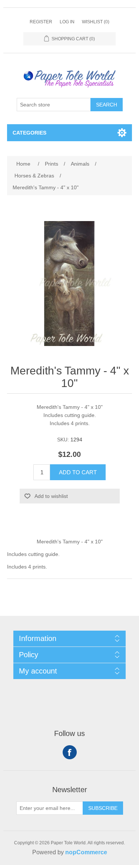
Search (106, 105)
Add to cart (78, 472)
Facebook (70, 752)
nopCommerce (86, 852)
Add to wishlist (51, 496)
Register (41, 21)
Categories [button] (29, 133)
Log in (67, 21)
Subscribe (103, 808)
